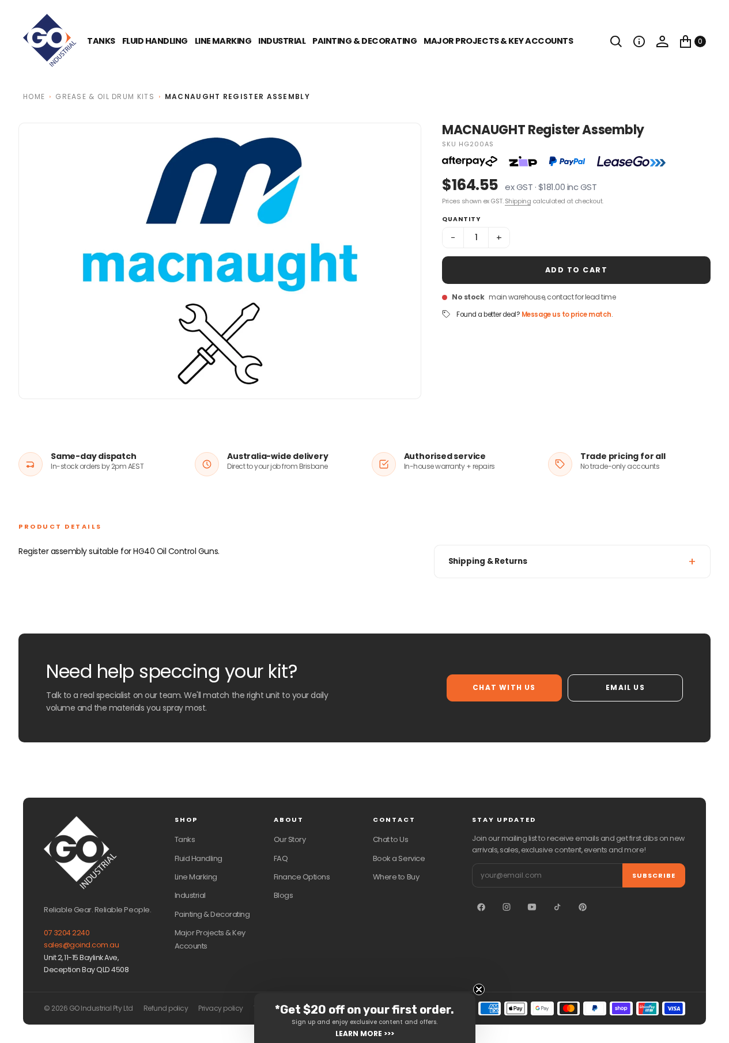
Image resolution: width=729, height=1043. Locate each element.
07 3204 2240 (66, 933)
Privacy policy (220, 1008)
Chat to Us (390, 839)
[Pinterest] (582, 907)
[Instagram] (506, 907)
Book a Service (399, 858)
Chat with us (504, 687)
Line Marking (223, 41)
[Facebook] (481, 907)
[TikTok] (557, 907)
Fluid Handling (155, 41)
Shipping (518, 201)
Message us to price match (566, 314)
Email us (625, 687)
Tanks (185, 839)
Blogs (283, 895)
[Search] (616, 41)
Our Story (290, 839)
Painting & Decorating (364, 41)
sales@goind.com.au (81, 945)
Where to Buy (396, 876)
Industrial (281, 41)
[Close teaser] (479, 989)
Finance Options (302, 876)
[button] (639, 41)
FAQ (281, 858)
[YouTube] (532, 907)
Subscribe (653, 875)
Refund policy (165, 1008)
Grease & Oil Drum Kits (104, 96)
